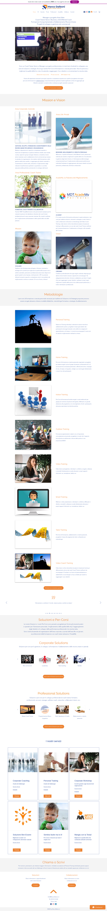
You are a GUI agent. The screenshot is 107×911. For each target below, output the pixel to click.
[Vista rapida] (27, 659)
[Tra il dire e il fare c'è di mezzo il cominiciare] (57, 613)
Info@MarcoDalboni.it (53, 897)
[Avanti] (100, 603)
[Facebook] (84, 12)
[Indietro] (6, 603)
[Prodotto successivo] (89, 659)
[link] (23, 781)
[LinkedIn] (89, 12)
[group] (53, 663)
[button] (99, 12)
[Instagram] (87, 12)
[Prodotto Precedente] (18, 659)
